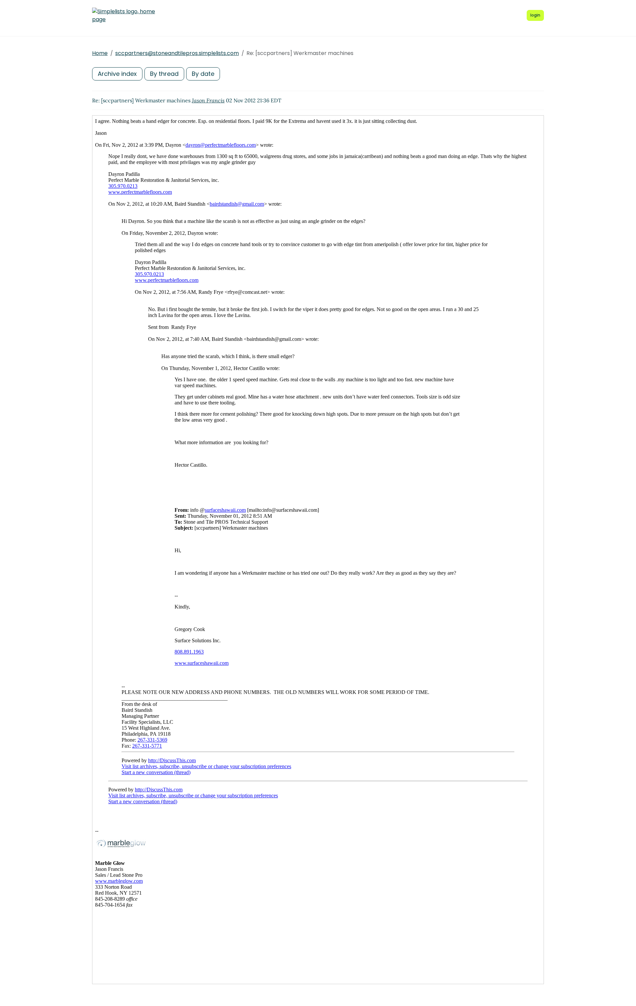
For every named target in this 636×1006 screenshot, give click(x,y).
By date (203, 74)
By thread (164, 74)
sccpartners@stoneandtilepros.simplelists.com (177, 53)
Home (100, 53)
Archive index (117, 74)
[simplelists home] (123, 16)
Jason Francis (208, 100)
